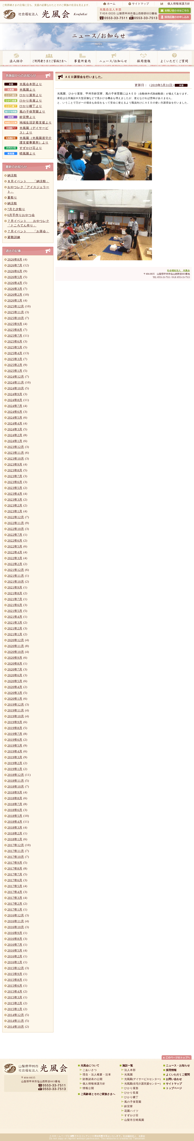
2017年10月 (15, 856)
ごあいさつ (90, 1070)
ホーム (111, 3)
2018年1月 (14, 839)
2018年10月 (15, 786)
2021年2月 (14, 628)
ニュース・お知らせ (113, 58)
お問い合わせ (174, 1079)
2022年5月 (14, 546)
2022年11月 (15, 523)
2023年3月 (14, 499)
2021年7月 (14, 599)
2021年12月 (15, 569)
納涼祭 (12, 175)
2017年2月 (14, 903)
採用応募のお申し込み (175, 17)
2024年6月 (14, 411)
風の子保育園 (132, 1101)
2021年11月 (15, 575)
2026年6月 (14, 271)
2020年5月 (14, 681)
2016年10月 (15, 927)
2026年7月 (14, 265)
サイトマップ (140, 3)
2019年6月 (14, 739)
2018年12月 (15, 774)
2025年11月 (15, 312)
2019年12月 (15, 704)
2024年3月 (14, 429)
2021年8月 (14, 593)
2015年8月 (14, 979)
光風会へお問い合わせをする (175, 10)
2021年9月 (14, 587)
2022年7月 (14, 534)
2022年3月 (14, 558)
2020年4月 (14, 687)
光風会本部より (31, 84)
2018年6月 (14, 810)
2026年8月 (14, 259)
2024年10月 (15, 388)
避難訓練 (13, 237)
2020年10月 (15, 651)
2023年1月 (14, 511)
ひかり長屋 (132, 1092)
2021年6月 (14, 605)
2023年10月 (15, 458)
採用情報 (143, 58)
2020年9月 (14, 657)
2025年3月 (14, 359)
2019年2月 (14, 763)
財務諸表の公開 (92, 1079)
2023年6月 (14, 482)
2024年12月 (15, 376)
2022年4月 (14, 552)
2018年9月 (14, 792)
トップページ (174, 1088)
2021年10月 (15, 581)
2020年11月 (15, 646)
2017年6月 (14, 880)
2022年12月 (15, 517)
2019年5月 (14, 745)
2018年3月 (14, 827)
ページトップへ (177, 1057)
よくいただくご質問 (178, 1074)
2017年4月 (14, 892)
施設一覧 (127, 1065)
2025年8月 (14, 329)
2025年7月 (14, 335)
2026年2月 (14, 294)
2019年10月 (15, 716)
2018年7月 (14, 804)
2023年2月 (14, 505)
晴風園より (28, 153)
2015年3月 (14, 997)
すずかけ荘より (31, 148)
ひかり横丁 (131, 1097)
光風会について (90, 1065)
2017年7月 (14, 874)
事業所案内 (82, 58)
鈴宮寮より (28, 117)
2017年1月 (14, 909)
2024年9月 (14, 394)
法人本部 (130, 1070)
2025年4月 (14, 353)
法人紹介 (16, 58)
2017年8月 (14, 868)
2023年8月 (14, 470)
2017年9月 (14, 862)
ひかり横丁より (31, 106)
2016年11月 (15, 921)
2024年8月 (14, 400)
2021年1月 (14, 634)
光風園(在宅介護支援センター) (142, 1083)
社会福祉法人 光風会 (178, 270)
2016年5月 (14, 950)
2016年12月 (15, 915)
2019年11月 (15, 710)
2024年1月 (14, 441)
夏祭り (12, 197)
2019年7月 (14, 733)
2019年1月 (14, 769)
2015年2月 (14, 1003)
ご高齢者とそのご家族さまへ (98, 1094)
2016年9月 (14, 933)
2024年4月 (14, 423)
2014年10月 (15, 1026)
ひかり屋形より (31, 95)
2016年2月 (14, 956)
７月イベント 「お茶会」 (28, 231)
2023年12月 (15, 446)
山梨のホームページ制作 (87, 1130)
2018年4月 (14, 821)
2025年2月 (14, 364)
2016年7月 (14, 944)
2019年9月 (14, 722)
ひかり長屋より (31, 100)
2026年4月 (14, 282)
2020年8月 (14, 663)
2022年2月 (14, 564)
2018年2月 (14, 833)
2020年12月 (15, 640)
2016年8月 (14, 938)
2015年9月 (14, 974)
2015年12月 (15, 968)
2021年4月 (14, 616)
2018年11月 (15, 780)
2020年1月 (14, 698)
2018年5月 (14, 815)
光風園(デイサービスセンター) (142, 1079)
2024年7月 (14, 405)
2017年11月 (15, 851)
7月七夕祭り (16, 209)
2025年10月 (15, 318)
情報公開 (88, 1088)
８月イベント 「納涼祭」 (28, 181)
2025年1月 (14, 370)
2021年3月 (14, 622)
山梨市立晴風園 (134, 1120)
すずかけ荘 (131, 1115)
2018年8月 (14, 798)
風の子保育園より (32, 111)
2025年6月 (14, 341)
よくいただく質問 (174, 58)
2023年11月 (15, 452)
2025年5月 (14, 347)
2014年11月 (15, 1020)
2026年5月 (14, 277)
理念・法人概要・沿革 (97, 1074)
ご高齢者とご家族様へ (49, 58)
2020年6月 (14, 675)
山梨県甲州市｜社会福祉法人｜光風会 (35, 1070)
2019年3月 (14, 757)
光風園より (28, 89)
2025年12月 (15, 306)
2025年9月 (14, 323)
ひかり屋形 (131, 1088)
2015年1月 (14, 1009)
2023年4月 (14, 493)
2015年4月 (14, 991)
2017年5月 (14, 886)
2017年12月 (15, 845)
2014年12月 (15, 1015)
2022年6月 (14, 540)
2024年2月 (14, 435)
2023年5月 (14, 487)
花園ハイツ (131, 1110)
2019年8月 (14, 728)
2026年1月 (14, 300)
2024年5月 (14, 417)
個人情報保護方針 (178, 3)
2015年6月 (14, 985)
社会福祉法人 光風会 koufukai (46, 14)
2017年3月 (14, 897)
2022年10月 (15, 528)
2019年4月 (14, 751)
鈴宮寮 (128, 1106)
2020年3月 (14, 692)
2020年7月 (14, 669)
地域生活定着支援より (36, 122)
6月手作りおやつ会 (21, 215)
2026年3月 (14, 288)
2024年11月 (15, 382)
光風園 (128, 1074)
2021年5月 (14, 610)
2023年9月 (14, 464)
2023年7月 (14, 476)
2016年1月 (14, 962)
